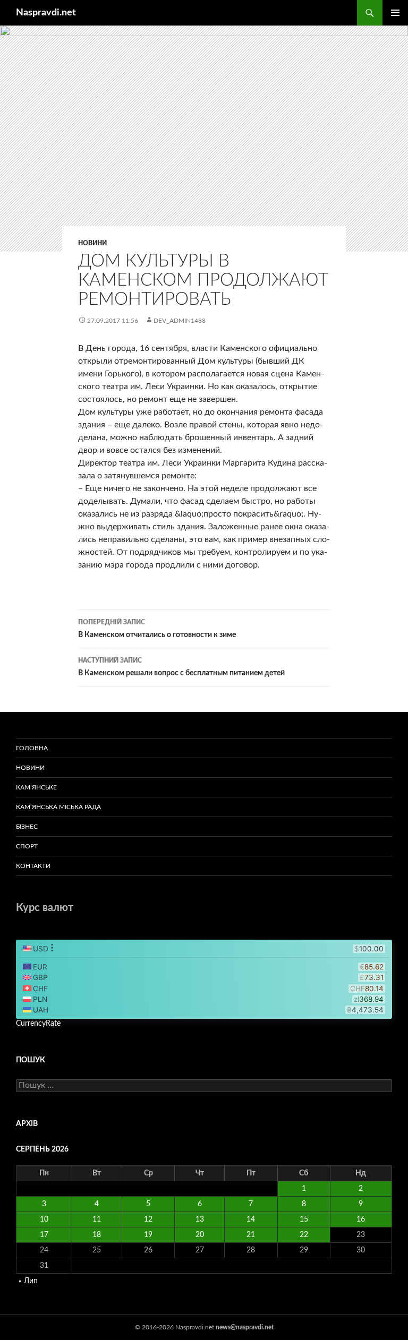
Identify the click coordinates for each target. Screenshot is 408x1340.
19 (148, 1235)
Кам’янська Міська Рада (58, 807)
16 (360, 1219)
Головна (32, 748)
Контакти (33, 866)
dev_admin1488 (180, 320)
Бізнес (27, 826)
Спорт (27, 846)
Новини (92, 243)
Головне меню (395, 12)
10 (44, 1219)
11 (96, 1219)
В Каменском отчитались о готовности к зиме (157, 629)
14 (250, 1219)
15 (304, 1219)
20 (200, 1235)
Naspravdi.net (46, 13)
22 (304, 1235)
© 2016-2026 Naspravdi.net (175, 1327)
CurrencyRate (38, 1023)
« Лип (28, 1281)
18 (96, 1235)
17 (44, 1235)
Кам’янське (36, 787)
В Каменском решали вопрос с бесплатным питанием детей (181, 667)
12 (148, 1219)
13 (200, 1219)
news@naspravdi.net (245, 1327)
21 (250, 1235)
